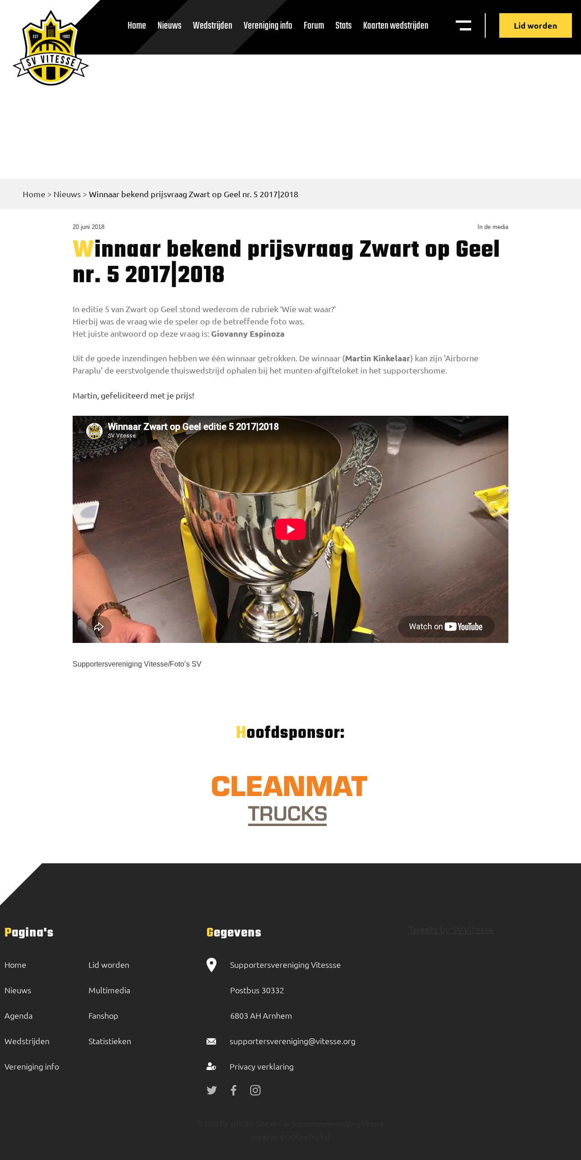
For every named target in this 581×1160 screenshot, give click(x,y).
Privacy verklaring (262, 1066)
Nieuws (170, 26)
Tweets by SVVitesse (451, 929)
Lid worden (535, 25)
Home (137, 26)
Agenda (19, 1015)
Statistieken (110, 1041)
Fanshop (103, 1015)
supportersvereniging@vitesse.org (292, 1041)
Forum (314, 26)
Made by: (265, 1137)
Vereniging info (268, 26)
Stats (343, 26)
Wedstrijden (212, 26)
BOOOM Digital (304, 1137)
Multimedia (109, 990)
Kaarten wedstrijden (395, 26)
